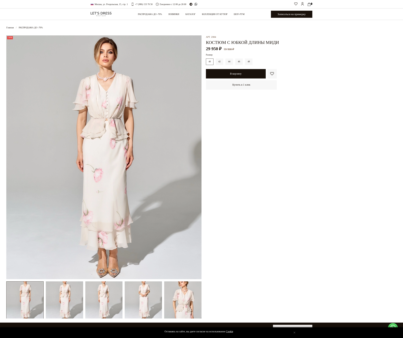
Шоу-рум (239, 14)
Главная (10, 27)
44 (229, 61)
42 (219, 61)
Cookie (229, 331)
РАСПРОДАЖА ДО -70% (31, 27)
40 (210, 61)
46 (239, 61)
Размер (209, 55)
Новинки (173, 14)
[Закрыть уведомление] (294, 332)
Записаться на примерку (292, 14)
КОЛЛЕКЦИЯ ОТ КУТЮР (214, 14)
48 (249, 61)
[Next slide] (197, 157)
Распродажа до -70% (150, 14)
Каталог (190, 14)
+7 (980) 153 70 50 (144, 4)
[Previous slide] (10, 157)
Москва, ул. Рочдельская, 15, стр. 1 (111, 4)
